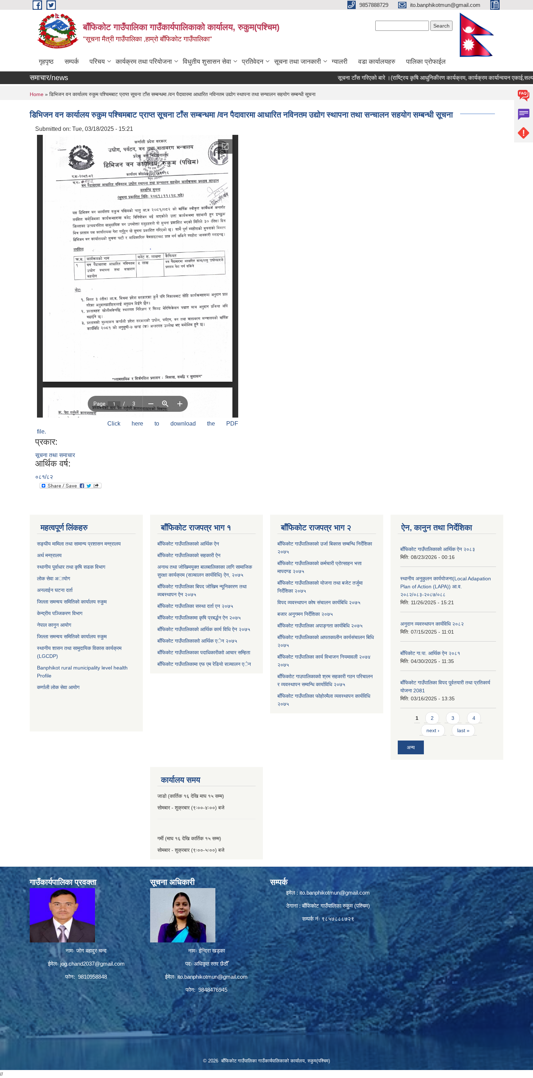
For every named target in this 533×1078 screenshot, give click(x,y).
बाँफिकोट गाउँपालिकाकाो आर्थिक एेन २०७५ (197, 641)
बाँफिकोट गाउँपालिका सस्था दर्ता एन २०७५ (195, 606)
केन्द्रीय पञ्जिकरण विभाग (59, 613)
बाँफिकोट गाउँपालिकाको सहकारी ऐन (188, 555)
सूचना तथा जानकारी (297, 61)
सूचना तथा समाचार (55, 455)
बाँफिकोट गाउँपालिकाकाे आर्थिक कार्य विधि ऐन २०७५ (203, 629)
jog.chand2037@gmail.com (92, 964)
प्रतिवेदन (252, 61)
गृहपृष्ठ (46, 61)
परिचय (97, 61)
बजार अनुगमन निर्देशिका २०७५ (305, 614)
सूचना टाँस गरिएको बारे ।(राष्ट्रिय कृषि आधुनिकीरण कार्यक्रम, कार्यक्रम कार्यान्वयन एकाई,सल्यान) (414, 78)
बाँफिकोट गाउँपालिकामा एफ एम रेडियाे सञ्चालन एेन (204, 664)
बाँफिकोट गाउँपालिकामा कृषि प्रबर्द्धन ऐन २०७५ (199, 618)
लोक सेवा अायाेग (53, 578)
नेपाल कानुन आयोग (54, 625)
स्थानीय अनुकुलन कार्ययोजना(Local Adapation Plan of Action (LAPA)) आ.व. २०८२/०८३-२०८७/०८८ (445, 586)
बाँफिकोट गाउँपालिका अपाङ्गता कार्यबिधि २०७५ (320, 626)
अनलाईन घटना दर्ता (55, 590)
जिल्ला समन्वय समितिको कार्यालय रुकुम (72, 602)
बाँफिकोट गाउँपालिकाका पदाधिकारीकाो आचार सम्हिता (203, 652)
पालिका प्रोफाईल (426, 61)
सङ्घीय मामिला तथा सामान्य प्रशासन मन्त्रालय (79, 544)
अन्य (411, 747)
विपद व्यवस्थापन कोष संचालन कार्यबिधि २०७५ (318, 602)
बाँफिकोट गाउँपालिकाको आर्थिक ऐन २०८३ (437, 549)
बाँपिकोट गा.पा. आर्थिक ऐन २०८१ (430, 653)
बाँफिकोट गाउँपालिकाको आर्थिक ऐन (188, 544)
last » (463, 730)
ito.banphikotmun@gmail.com (212, 977)
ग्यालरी (339, 61)
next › (432, 730)
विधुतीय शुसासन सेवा (207, 61)
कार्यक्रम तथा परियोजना (144, 61)
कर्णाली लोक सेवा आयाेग (58, 687)
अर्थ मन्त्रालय (49, 555)
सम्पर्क (72, 61)
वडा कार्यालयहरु (376, 61)
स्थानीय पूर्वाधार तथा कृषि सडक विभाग (71, 567)
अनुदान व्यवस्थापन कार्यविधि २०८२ (432, 624)
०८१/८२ (44, 477)
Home (37, 94)
